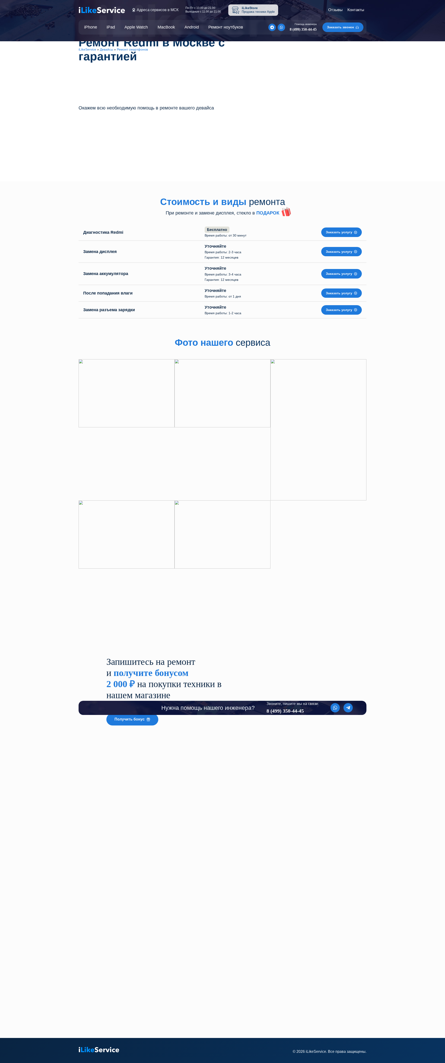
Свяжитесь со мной (182, 1020)
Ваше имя (164, 967)
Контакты (355, 10)
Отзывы (335, 10)
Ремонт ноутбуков (225, 27)
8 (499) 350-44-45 (111, 1019)
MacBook (166, 27)
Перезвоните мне (164, 156)
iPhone (90, 27)
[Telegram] (272, 27)
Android (191, 27)
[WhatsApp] (281, 27)
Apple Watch (136, 27)
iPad (111, 27)
